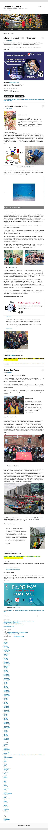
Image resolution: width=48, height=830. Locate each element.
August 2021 (6, 712)
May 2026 (5, 643)
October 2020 (6, 726)
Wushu (5, 810)
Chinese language (7, 752)
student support (7, 798)
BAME (23, 99)
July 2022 (5, 698)
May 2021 (5, 716)
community (6, 758)
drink (15, 99)
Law (4, 778)
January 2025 (6, 662)
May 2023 (5, 685)
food (4, 773)
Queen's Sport (29, 362)
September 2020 (7, 727)
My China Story (19, 29)
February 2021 (6, 720)
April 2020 (6, 734)
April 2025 (6, 658)
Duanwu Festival (36, 610)
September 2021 (7, 711)
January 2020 (6, 738)
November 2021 (7, 708)
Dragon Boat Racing (11, 370)
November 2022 (7, 693)
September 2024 (7, 665)
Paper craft (6, 786)
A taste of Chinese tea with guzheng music (20, 38)
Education (6, 766)
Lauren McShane (11, 355)
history (5, 776)
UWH (43, 362)
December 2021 (7, 707)
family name (6, 769)
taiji (4, 800)
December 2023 (7, 675)
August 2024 (6, 666)
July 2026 (5, 641)
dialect (5, 761)
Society (5, 796)
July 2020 (5, 730)
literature (5, 780)
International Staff (31, 99)
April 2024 (6, 670)
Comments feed (7, 819)
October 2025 (6, 651)
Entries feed (6, 818)
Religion (5, 790)
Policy (5, 789)
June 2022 (6, 699)
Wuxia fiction (6, 812)
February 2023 (6, 688)
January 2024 (6, 674)
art (7, 99)
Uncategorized (6, 808)
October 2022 (6, 694)
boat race (17, 610)
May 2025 (5, 657)
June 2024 (6, 667)
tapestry (5, 801)
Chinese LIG (6, 753)
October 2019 (6, 739)
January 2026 (6, 649)
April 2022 (6, 702)
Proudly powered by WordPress (24, 825)
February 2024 (6, 673)
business (5, 746)
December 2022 (7, 691)
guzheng (26, 99)
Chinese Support (11, 29)
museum (5, 782)
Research (5, 792)
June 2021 (6, 715)
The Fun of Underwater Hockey (15, 106)
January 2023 (6, 690)
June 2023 (6, 683)
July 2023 (5, 682)
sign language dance (8, 793)
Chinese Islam (6, 750)
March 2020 (6, 735)
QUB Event (16, 607)
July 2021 (5, 714)
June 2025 (6, 655)
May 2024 (5, 669)
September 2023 (7, 679)
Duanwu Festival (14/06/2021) (12, 568)
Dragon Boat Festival (29, 610)
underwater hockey (38, 362)
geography (6, 774)
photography (6, 788)
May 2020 (5, 732)
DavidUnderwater (30, 166)
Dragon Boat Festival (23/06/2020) (13, 569)
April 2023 (6, 686)
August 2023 (6, 681)
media (5, 781)
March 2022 (6, 703)
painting (5, 785)
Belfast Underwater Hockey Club (18, 362)
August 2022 (6, 696)
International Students (39, 99)
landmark (5, 777)
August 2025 (6, 654)
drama (5, 762)
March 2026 (6, 646)
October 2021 (6, 710)
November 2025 (7, 650)
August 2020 (6, 728)
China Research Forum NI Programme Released (13, 623)
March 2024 (6, 671)
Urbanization (6, 809)
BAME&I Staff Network (14, 82)
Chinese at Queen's (12, 6)
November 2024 (7, 663)
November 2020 (7, 724)
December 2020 (7, 723)
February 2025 (6, 661)
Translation (6, 804)
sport (8, 362)
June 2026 (6, 642)
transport (5, 805)
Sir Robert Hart (6, 794)
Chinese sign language (8, 757)
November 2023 (7, 677)
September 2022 (7, 695)
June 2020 (6, 731)
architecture (6, 744)
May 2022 (5, 701)
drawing (5, 764)
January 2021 (6, 722)
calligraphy (6, 748)
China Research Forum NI (9, 626)
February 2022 (6, 704)
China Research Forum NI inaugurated (11, 622)
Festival (8, 610)
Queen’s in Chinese (27, 29)
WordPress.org (6, 820)
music (18, 99)
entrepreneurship (7, 768)
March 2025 (6, 659)
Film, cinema (6, 772)
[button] (43, 192)
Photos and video (19, 96)
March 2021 (6, 719)
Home (5, 29)
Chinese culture (11, 99)
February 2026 (6, 647)
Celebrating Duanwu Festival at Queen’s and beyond (14, 625)
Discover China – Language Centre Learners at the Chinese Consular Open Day (19, 621)
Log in (5, 816)
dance (5, 760)
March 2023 (6, 687)
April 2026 (6, 645)
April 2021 (6, 718)
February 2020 (6, 736)
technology (6, 802)
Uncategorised (6, 806)
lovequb (25, 362)
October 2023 (6, 678)
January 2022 (6, 706)
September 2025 (7, 653)
